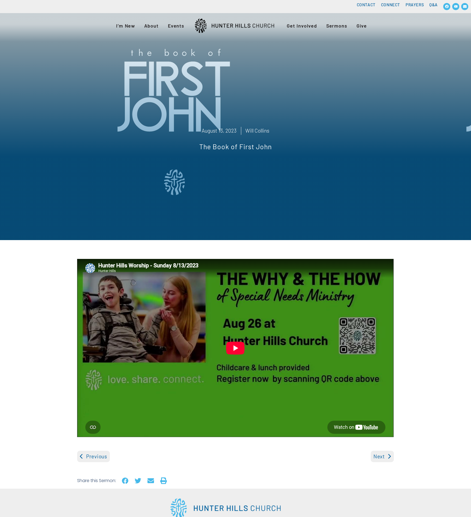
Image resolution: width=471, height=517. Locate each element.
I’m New (125, 26)
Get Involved (302, 26)
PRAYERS (415, 4)
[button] (125, 481)
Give (362, 26)
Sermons (336, 26)
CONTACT (366, 4)
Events (176, 26)
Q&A (433, 4)
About (151, 26)
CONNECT (390, 4)
